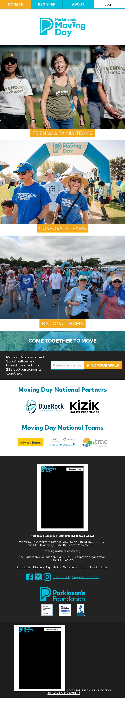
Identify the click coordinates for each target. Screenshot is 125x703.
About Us (23, 567)
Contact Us (98, 567)
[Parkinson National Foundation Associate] (47, 610)
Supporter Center (85, 577)
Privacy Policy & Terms (64, 693)
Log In (109, 4)
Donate (15, 4)
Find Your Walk (103, 365)
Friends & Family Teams (62, 133)
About (78, 4)
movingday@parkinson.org (62, 551)
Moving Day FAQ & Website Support (60, 567)
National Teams (62, 323)
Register (46, 4)
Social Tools (61, 577)
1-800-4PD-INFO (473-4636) (74, 536)
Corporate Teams (62, 228)
